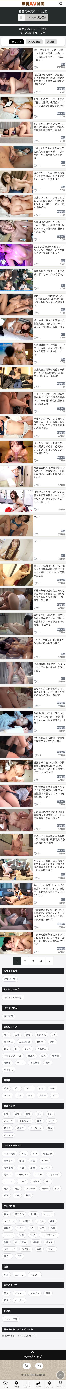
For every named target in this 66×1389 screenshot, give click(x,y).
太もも (51, 1121)
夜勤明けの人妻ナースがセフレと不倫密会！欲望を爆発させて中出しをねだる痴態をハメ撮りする (49, 79)
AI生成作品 (24, 1041)
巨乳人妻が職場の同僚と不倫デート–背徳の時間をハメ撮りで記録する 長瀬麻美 (49, 373)
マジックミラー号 (13, 997)
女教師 (7, 1062)
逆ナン (7, 1174)
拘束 (28, 1195)
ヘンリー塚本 (10, 1319)
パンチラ (30, 1188)
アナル (40, 1221)
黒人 (6, 1293)
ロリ (6, 1048)
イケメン (19, 1293)
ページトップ (33, 1356)
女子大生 (8, 1041)
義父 (6, 1088)
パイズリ (26, 1249)
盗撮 (32, 1167)
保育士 (55, 1055)
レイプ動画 (9, 1153)
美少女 (40, 1041)
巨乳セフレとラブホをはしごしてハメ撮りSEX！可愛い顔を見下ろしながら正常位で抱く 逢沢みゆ (49, 202)
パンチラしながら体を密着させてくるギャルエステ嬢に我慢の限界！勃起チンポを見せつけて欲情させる (49, 865)
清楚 (52, 1041)
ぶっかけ (8, 1235)
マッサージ (53, 1174)
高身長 (20, 1127)
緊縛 (6, 1242)
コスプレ (19, 1274)
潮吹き (7, 1228)
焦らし (7, 1256)
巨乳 (6, 1114)
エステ (38, 1174)
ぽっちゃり (35, 1127)
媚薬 (52, 1221)
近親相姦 (8, 1167)
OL (16, 1048)
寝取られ (47, 1153)
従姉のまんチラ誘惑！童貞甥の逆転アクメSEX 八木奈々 (49, 739)
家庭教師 (34, 1062)
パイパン (8, 1121)
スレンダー (25, 1121)
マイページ (60, 1386)
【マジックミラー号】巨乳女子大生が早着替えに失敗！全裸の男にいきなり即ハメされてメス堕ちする (49, 496)
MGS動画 (8, 1016)
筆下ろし (19, 1214)
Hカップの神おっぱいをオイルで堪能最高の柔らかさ (49, 641)
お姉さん (42, 1048)
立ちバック (9, 1249)
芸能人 (31, 1055)
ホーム (5, 1387)
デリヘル (8, 1181)
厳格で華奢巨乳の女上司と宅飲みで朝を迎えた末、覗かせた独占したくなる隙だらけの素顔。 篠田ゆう (49, 595)
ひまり (37, 516)
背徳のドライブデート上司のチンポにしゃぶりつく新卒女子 (49, 274)
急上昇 (38, 1386)
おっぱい (8, 1135)
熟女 (28, 1034)
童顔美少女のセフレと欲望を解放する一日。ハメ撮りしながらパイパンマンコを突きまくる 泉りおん (49, 423)
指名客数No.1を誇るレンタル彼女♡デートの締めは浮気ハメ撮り (49, 667)
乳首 (39, 1114)
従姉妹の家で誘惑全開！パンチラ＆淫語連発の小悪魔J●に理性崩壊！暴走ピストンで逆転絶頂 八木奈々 (49, 791)
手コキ (20, 1228)
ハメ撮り (26, 1221)
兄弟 (54, 1095)
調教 (21, 1235)
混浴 (17, 1188)
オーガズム (20, 1242)
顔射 (53, 1228)
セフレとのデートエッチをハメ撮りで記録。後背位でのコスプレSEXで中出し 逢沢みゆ (49, 102)
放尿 (32, 1235)
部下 (30, 1095)
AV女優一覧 (9, 979)
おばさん (41, 1034)
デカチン (34, 1293)
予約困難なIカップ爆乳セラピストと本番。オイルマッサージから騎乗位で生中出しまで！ (49, 349)
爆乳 (28, 1114)
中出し (33, 1214)
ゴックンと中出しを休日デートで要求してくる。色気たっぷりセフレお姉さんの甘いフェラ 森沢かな (49, 447)
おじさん (19, 1300)
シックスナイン (49, 1235)
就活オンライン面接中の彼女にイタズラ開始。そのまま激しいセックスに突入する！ (49, 176)
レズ (57, 1188)
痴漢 (21, 1167)
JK (53, 1034)
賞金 (32, 1160)
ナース (20, 1062)
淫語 (39, 1249)
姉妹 (41, 1088)
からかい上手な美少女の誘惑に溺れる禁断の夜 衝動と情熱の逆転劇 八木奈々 (49, 839)
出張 (17, 1195)
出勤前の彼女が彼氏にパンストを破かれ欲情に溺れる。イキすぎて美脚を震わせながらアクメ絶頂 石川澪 (49, 914)
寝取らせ (8, 1160)
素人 (6, 1034)
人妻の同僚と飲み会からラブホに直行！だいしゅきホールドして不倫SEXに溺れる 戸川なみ (49, 939)
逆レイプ (45, 1167)
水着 (6, 1274)
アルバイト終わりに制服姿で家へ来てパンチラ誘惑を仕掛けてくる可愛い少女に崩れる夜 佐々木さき (49, 398)
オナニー (48, 1214)
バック (49, 1242)
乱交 (42, 1228)
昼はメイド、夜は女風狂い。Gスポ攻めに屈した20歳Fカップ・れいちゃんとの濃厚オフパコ (49, 300)
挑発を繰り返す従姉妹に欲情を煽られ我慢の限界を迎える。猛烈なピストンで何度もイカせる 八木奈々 (49, 767)
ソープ (22, 1181)
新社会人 (8, 1069)
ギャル (27, 1048)
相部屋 (35, 1181)
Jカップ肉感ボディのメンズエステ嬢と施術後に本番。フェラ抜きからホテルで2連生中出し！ (49, 54)
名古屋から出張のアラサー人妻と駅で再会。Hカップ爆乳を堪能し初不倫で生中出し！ (49, 127)
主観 (19, 1256)
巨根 (48, 1293)
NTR (35, 1153)
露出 (48, 1181)
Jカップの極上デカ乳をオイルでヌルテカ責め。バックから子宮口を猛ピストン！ (49, 250)
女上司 (7, 1095)
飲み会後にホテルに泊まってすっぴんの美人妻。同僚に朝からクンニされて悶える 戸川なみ (49, 718)
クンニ (51, 1249)
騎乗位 (36, 1242)
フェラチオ (9, 1221)
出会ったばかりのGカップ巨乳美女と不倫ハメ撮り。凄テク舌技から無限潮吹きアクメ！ (49, 153)
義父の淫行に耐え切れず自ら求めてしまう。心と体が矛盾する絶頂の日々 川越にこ (49, 692)
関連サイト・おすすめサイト (19, 1336)
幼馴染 (42, 1095)
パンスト (34, 1274)
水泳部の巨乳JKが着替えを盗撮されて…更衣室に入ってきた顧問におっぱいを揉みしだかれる (49, 472)
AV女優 (16, 1386)
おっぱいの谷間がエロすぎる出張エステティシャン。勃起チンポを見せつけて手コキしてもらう (49, 890)
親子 (52, 1088)
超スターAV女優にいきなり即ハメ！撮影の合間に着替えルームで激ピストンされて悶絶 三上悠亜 (49, 570)
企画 (21, 1160)
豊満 (50, 1127)
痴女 (6, 1214)
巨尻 (50, 1114)
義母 (17, 1088)
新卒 (48, 1062)
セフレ (29, 1088)
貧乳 (17, 1114)
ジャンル (27, 1386)
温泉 (6, 1188)
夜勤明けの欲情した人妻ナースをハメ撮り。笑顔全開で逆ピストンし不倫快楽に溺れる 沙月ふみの (49, 226)
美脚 (39, 1121)
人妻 (17, 1034)
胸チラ (45, 1188)
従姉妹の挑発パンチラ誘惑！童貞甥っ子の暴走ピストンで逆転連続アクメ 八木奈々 (49, 815)
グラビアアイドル (12, 1055)
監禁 (6, 1195)
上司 (19, 1095)
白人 (43, 1055)
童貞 (6, 1300)
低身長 (7, 1127)
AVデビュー (23, 1174)
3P (31, 1228)
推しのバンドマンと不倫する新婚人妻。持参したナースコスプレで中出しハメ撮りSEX (49, 323)
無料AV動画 (38, 1375)
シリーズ (49, 1386)
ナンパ (44, 1160)
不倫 (24, 1153)
